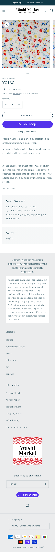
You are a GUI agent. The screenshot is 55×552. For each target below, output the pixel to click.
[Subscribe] (45, 484)
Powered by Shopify (36, 547)
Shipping (16, 93)
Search (9, 353)
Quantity (6, 98)
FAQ (8, 367)
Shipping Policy (14, 413)
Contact (10, 374)
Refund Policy (13, 420)
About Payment (13, 406)
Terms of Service (14, 393)
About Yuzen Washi (15, 346)
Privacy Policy (13, 400)
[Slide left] (21, 73)
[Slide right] (34, 73)
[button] (3, 10)
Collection (11, 360)
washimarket (22, 547)
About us (10, 339)
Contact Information (16, 427)
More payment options (28, 131)
